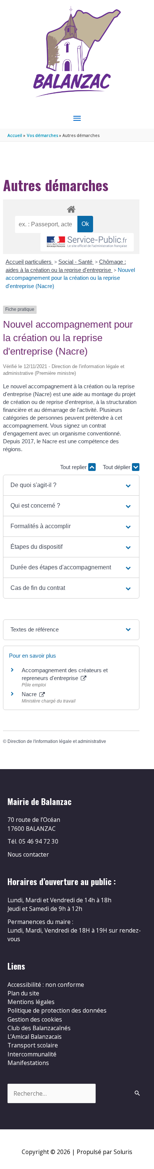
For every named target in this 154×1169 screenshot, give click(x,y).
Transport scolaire (32, 1045)
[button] (71, 485)
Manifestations (28, 1063)
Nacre (30, 694)
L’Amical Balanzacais (34, 1036)
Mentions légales (31, 1002)
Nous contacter (28, 854)
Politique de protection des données (57, 1010)
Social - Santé (76, 261)
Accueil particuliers (29, 261)
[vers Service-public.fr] (87, 242)
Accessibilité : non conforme (45, 984)
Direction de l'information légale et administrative (56, 741)
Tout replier (74, 467)
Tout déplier (117, 467)
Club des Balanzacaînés (39, 1028)
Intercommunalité (31, 1054)
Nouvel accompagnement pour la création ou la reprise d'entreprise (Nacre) (70, 278)
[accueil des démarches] (71, 208)
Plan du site (23, 993)
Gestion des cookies (34, 1019)
